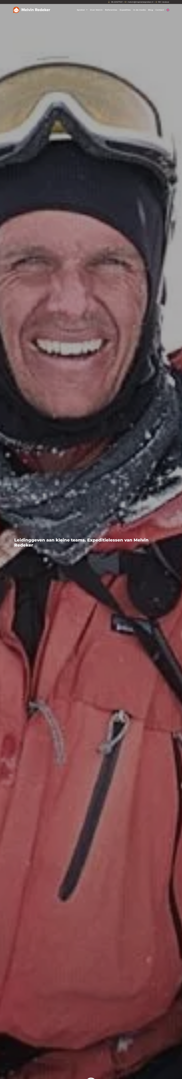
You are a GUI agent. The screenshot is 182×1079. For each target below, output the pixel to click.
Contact (160, 10)
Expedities (125, 10)
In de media (139, 10)
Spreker (81, 10)
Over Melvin (96, 10)
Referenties (111, 10)
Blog (150, 10)
